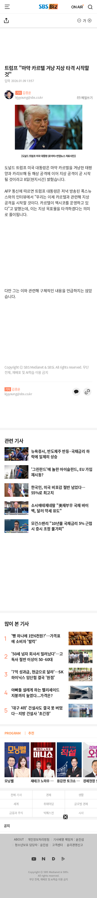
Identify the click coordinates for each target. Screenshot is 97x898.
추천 (31, 733)
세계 (16, 804)
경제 (48, 795)
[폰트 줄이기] (79, 20)
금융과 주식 (16, 813)
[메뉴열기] (7, 7)
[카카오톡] (76, 392)
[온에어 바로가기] (77, 7)
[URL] (87, 392)
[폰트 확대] (89, 20)
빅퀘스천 (49, 813)
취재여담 (49, 804)
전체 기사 (16, 795)
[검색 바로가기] (90, 7)
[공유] (6, 20)
